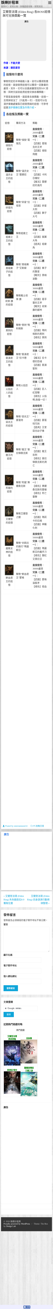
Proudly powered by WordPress (17, 1224)
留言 (6, 924)
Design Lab (11, 1226)
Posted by (16, 826)
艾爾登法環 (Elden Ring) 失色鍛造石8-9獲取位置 (14, 899)
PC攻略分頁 (38, 826)
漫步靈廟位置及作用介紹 (21, 107)
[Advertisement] (26, 41)
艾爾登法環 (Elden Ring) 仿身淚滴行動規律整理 (38, 899)
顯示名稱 (8, 954)
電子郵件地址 (10, 965)
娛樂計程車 (10, 2)
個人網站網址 (10, 976)
